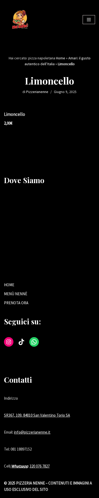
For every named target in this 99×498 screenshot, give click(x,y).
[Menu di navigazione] (89, 19)
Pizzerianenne (37, 92)
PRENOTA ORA (16, 302)
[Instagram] (8, 342)
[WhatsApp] (34, 342)
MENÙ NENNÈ (15, 293)
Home (60, 58)
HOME (9, 284)
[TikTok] (21, 342)
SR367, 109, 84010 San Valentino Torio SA (37, 415)
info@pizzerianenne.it (32, 432)
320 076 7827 (40, 466)
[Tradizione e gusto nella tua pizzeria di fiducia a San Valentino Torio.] (20, 20)
